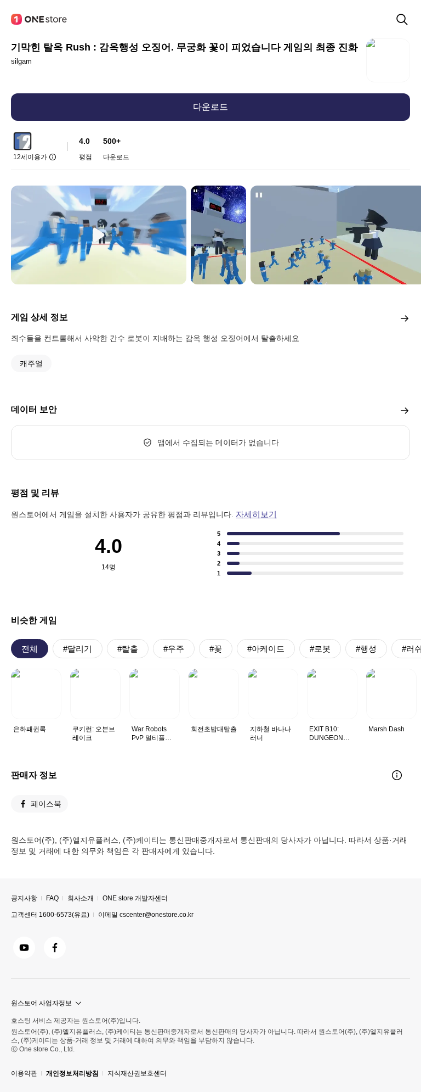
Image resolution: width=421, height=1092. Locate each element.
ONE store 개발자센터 (135, 898)
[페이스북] (55, 947)
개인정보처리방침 (72, 1073)
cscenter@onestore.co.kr (157, 915)
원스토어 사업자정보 (41, 1003)
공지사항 (24, 898)
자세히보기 (256, 514)
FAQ (52, 898)
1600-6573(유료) (64, 915)
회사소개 (80, 898)
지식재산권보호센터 (137, 1073)
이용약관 (24, 1073)
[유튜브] (24, 947)
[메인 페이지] (39, 19)
